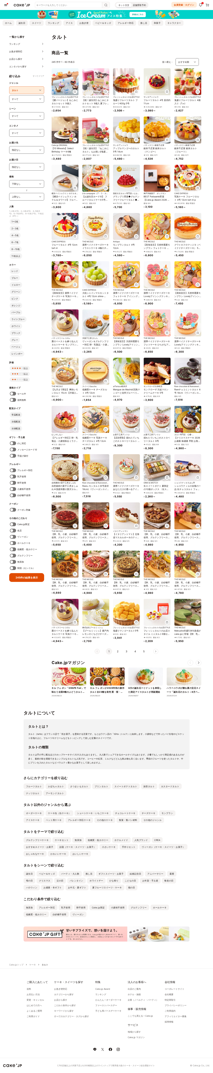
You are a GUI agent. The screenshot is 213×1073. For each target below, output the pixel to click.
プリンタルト (101, 786)
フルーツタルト (34, 786)
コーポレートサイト (174, 989)
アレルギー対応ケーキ (79, 820)
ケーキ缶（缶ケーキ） (59, 813)
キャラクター (174, 23)
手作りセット (129, 847)
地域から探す (134, 1031)
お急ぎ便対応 (60, 989)
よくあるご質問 (34, 1010)
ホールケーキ (23, 543)
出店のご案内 (134, 989)
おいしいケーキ (80, 853)
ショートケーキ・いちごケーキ (93, 813)
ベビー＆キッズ (103, 23)
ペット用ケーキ (54, 820)
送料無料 (21, 400)
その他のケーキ (105, 820)
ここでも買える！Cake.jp (140, 1015)
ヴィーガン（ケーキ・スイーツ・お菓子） (163, 847)
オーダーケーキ (34, 813)
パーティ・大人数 (70, 873)
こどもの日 (130, 880)
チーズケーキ (148, 813)
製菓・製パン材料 (128, 820)
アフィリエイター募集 (175, 1016)
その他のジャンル (152, 820)
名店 (19, 530)
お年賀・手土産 (150, 880)
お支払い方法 (33, 994)
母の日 (29, 880)
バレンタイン (76, 880)
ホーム (8, 23)
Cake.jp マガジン (136, 1037)
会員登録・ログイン (184, 4)
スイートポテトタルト (125, 786)
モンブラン (167, 813)
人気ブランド (141, 840)
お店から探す (60, 1000)
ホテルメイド (121, 840)
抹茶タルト (149, 786)
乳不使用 (21, 476)
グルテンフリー (25, 555)
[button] (198, 663)
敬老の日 (168, 880)
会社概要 (169, 994)
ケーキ (32, 964)
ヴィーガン (22, 536)
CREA (157, 840)
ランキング (53, 23)
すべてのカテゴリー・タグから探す (71, 1016)
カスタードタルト (170, 786)
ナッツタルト (33, 793)
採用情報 (169, 1021)
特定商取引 (170, 1000)
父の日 (60, 880)
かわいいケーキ (58, 853)
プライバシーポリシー (175, 1005)
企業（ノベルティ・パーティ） (143, 1000)
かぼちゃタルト (56, 786)
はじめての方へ (34, 1005)
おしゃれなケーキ (35, 853)
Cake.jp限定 (23, 524)
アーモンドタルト (55, 793)
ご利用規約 (170, 1010)
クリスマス (44, 880)
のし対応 (21, 443)
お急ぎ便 (83, 23)
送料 (29, 989)
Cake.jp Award (102, 989)
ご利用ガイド (33, 1016)
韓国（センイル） (26, 568)
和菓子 (157, 23)
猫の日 (131, 887)
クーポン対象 (23, 509)
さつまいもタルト (79, 786)
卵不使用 (21, 482)
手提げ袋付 (22, 455)
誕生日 (22, 23)
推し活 (143, 23)
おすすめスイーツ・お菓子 (39, 847)
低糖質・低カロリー (27, 549)
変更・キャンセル (35, 1000)
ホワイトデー (96, 880)
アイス (69, 23)
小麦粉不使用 (23, 489)
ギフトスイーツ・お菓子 (111, 873)
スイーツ (36, 23)
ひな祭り (113, 880)
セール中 (21, 393)
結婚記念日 (135, 873)
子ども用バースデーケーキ (108, 1010)
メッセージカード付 (27, 449)
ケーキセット (61, 840)
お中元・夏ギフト (77, 887)
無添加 (20, 561)
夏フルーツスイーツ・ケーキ (107, 887)
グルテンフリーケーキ (37, 840)
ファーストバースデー (106, 1005)
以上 (26, 368)
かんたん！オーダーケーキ (108, 1000)
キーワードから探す (64, 1010)
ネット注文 (123, 5)
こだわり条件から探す (65, 1005)
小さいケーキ (109, 847)
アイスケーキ (33, 820)
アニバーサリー (155, 873)
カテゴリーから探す (64, 994)
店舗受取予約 (139, 5)
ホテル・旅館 (134, 994)
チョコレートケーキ (125, 813)
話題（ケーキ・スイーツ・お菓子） (77, 847)
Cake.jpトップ (16, 964)
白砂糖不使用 (23, 495)
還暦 (171, 873)
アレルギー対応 (126, 23)
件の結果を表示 (27, 577)
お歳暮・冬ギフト (53, 887)
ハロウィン (31, 887)
